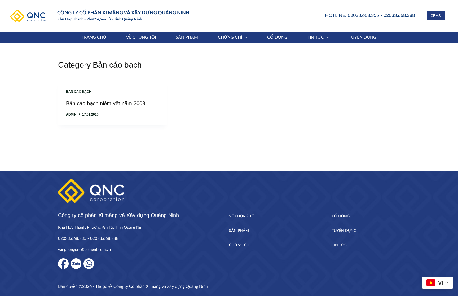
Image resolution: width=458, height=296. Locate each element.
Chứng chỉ (230, 37)
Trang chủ (94, 37)
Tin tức (315, 37)
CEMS (436, 16)
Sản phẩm (187, 37)
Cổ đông (277, 37)
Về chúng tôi (141, 37)
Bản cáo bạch (78, 92)
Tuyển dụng (362, 37)
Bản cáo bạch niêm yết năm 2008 (105, 103)
